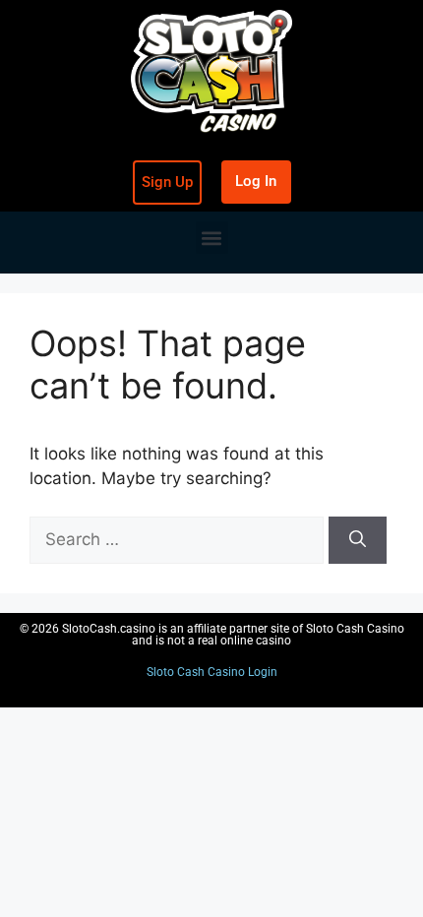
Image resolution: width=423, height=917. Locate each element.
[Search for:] (179, 539)
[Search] (358, 540)
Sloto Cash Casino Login (212, 672)
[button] (212, 237)
